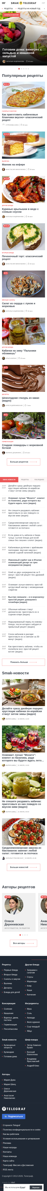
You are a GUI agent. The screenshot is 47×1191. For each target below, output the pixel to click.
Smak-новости (9, 1040)
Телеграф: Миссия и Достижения (18, 1165)
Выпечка (5, 161)
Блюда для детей (12, 992)
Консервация (8, 1003)
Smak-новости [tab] (9, 480)
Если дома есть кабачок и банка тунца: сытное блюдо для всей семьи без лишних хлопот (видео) (25, 538)
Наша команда (10, 1156)
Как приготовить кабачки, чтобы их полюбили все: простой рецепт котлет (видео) (25, 649)
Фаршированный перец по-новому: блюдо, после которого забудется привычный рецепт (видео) (25, 624)
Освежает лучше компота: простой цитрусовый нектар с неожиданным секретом (25, 587)
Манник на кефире (13, 164)
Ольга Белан (11, 358)
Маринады (32, 981)
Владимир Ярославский (33, 1060)
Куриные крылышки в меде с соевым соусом (20, 210)
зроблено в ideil (9, 1182)
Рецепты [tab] (25, 480)
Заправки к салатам (32, 971)
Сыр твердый (33, 1027)
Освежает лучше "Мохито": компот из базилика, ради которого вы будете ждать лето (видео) (21, 759)
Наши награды (10, 1147)
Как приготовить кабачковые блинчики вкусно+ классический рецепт (22, 117)
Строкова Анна (12, 125)
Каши (29, 990)
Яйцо (29, 1031)
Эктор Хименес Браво (34, 1046)
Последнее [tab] (39, 480)
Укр (43, 3)
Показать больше (19, 662)
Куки (22, 1187)
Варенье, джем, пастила (11, 1019)
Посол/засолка (11, 1029)
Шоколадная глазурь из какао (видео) (20, 399)
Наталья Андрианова (15, 61)
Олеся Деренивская (14, 405)
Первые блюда (11, 970)
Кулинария (9, 1052)
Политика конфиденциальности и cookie (21, 1130)
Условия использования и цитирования (21, 1139)
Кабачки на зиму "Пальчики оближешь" (19, 352)
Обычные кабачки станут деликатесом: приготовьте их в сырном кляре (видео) (23, 612)
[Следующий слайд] (44, 8)
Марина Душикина (13, 452)
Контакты (7, 1152)
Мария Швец (11, 719)
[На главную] (23, 3)
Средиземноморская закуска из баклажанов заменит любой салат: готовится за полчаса (21, 850)
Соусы (30, 977)
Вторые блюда (8, 252)
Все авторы (19, 943)
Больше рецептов (19, 462)
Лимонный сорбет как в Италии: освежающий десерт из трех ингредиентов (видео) (25, 562)
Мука (29, 1009)
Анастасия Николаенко (16, 169)
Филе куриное (33, 1022)
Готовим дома (10, 1056)
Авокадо (31, 1018)
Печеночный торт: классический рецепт (22, 257)
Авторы (6, 1074)
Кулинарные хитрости (9, 1046)
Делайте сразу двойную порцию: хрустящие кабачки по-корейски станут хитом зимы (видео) (22, 711)
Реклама (7, 1143)
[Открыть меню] (4, 3)
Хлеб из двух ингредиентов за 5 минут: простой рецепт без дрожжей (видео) (26, 575)
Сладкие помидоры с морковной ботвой (22, 446)
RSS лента (8, 1170)
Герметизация (7, 441)
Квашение (8, 1013)
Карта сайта (8, 1161)
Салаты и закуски (11, 15)
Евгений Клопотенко (32, 1053)
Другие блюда (7, 205)
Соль (29, 1013)
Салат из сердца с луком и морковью (18, 305)
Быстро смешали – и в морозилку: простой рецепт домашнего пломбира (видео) (26, 599)
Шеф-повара (31, 1040)
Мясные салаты (8, 300)
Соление (8, 1009)
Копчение (31, 995)
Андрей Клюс (33, 1066)
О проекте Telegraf (11, 1125)
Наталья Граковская (14, 858)
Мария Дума (9, 1080)
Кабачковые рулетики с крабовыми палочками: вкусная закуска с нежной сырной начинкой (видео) (25, 550)
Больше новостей (19, 867)
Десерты (5, 394)
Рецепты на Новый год (29, 9)
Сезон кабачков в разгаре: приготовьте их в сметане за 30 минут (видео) (23, 637)
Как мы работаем (11, 1134)
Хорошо (35, 1187)
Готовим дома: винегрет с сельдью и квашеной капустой (22, 53)
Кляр (29, 986)
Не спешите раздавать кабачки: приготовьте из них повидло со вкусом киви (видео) (21, 804)
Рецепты (8, 9)
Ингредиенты (32, 1003)
